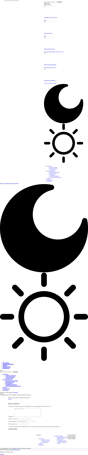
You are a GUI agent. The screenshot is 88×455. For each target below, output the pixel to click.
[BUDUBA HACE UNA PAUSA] (49, 69)
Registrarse (15, 392)
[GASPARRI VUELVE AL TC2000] (49, 6)
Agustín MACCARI (15, 449)
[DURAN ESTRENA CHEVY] (49, 37)
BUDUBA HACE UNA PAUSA (49, 80)
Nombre (10, 418)
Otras (45, 20)
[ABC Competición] (9, 183)
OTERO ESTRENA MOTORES (50, 64)
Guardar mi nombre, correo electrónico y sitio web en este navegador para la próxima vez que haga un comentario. (35, 426)
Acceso (10, 399)
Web (9, 424)
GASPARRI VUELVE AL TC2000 (50, 17)
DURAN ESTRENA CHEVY (49, 49)
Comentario (11, 416)
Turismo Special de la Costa (57, 51)
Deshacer (2, 454)
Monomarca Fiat (52, 67)
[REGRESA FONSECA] (49, 22)
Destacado (46, 51)
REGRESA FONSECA (48, 33)
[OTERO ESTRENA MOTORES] (49, 53)
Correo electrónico (12, 421)
